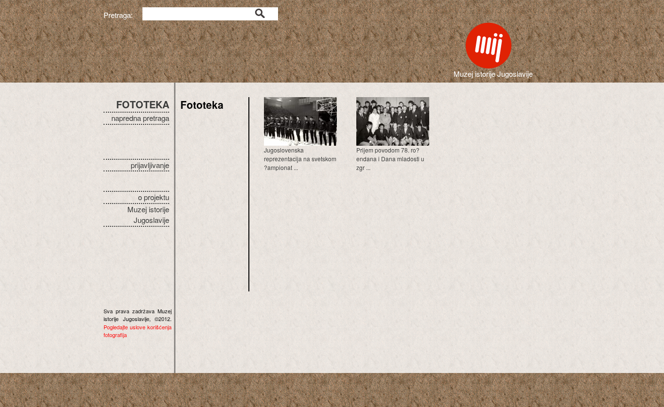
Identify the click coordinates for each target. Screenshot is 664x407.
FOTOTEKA (142, 104)
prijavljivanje (150, 165)
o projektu (153, 197)
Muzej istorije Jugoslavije (148, 214)
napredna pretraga (140, 118)
